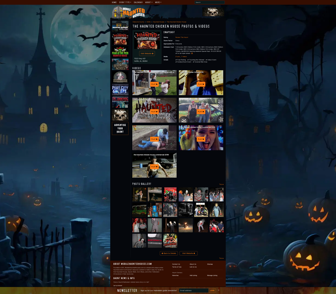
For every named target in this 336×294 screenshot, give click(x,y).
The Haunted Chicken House (176, 22)
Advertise (175, 275)
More (157, 2)
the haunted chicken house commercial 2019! (151, 155)
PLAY (153, 84)
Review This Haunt (181, 37)
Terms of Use (176, 267)
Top (220, 184)
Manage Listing (212, 275)
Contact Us (176, 264)
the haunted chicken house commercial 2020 (197, 127)
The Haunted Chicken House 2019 (147, 100)
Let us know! (117, 285)
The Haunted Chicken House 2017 (193, 100)
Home (114, 2)
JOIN (212, 290)
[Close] (219, 290)
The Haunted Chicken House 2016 (147, 127)
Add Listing (193, 275)
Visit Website (146, 53)
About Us (193, 264)
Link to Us (193, 267)
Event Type (124, 2)
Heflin (149, 22)
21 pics (177, 56)
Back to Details (169, 253)
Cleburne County (138, 22)
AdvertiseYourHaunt (120, 128)
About (148, 2)
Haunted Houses (158, 22)
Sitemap (210, 264)
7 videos (184, 56)
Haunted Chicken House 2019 (191, 72)
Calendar (138, 2)
